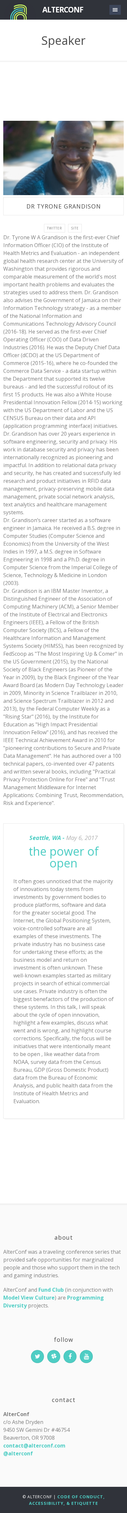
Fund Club (51, 1289)
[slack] (53, 1356)
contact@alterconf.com (34, 1445)
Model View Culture (29, 1297)
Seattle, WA (45, 838)
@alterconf (18, 1453)
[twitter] (37, 1356)
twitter (54, 228)
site (75, 228)
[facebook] (70, 1356)
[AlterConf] (19, 10)
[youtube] (86, 1356)
